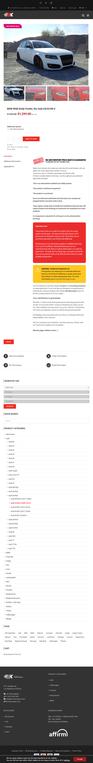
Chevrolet (9, 557)
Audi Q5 (11, 479)
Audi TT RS (12, 544)
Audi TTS (11, 548)
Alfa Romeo (10, 434)
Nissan (8, 586)
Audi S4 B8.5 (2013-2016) (20, 507)
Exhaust (7, 637)
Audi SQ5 (11, 536)
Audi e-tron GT (13, 475)
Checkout (8, 727)
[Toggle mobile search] (83, 15)
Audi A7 (11, 462)
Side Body (42, 641)
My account (9, 716)
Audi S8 (11, 532)
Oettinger (61, 637)
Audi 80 (11, 442)
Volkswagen (10, 615)
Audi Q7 (11, 483)
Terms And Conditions (62, 751)
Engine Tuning (77, 633)
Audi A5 (11, 454)
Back (8, 342)
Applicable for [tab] (9, 166)
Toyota (8, 611)
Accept (79, 759)
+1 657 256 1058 (11, 696)
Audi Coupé (12, 471)
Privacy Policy (76, 751)
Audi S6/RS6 (13, 524)
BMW (8, 553)
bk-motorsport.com (12, 702)
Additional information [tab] (12, 161)
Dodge (8, 561)
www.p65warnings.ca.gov (65, 279)
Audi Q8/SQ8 (13, 487)
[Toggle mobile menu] (88, 15)
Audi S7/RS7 (13, 528)
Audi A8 (11, 467)
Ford (8, 569)
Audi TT (11, 540)
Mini (7, 582)
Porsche (9, 590)
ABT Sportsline (10, 633)
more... (55, 330)
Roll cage (33, 641)
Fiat (7, 565)
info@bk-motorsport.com (15, 699)
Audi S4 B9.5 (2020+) (19, 515)
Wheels (8, 619)
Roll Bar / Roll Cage (13, 602)
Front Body (23, 637)
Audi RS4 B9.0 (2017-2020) (21, 499)
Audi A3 (11, 446)
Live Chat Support (12, 694)
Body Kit (40, 633)
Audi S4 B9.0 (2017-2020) (20, 511)
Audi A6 (11, 458)
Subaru (9, 606)
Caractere (49, 633)
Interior (32, 637)
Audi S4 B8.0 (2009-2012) (21, 503)
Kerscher (41, 637)
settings (67, 760)
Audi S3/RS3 (13, 491)
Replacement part (21, 641)
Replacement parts (13, 598)
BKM (13, 149)
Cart (6, 722)
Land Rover (50, 637)
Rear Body (8, 641)
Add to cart (31, 139)
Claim (7, 732)
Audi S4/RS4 (13, 496)
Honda (8, 573)
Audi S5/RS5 (13, 520)
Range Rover (11, 594)
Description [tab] (8, 156)
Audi (7, 438)
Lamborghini (11, 577)
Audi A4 (11, 450)
